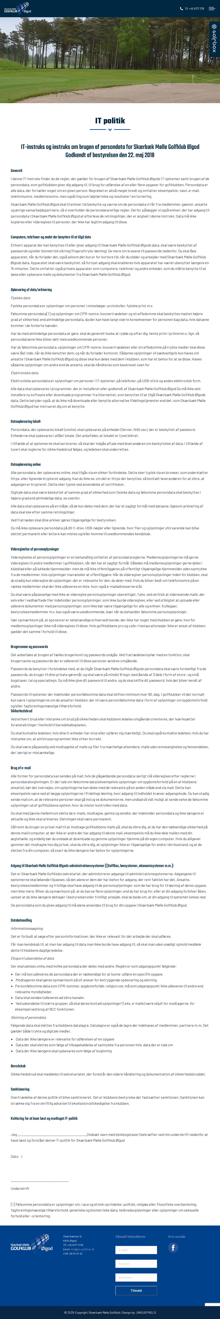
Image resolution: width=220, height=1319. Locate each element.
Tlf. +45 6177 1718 (194, 8)
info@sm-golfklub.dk (82, 1249)
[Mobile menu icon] (212, 8)
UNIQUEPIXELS (146, 1312)
